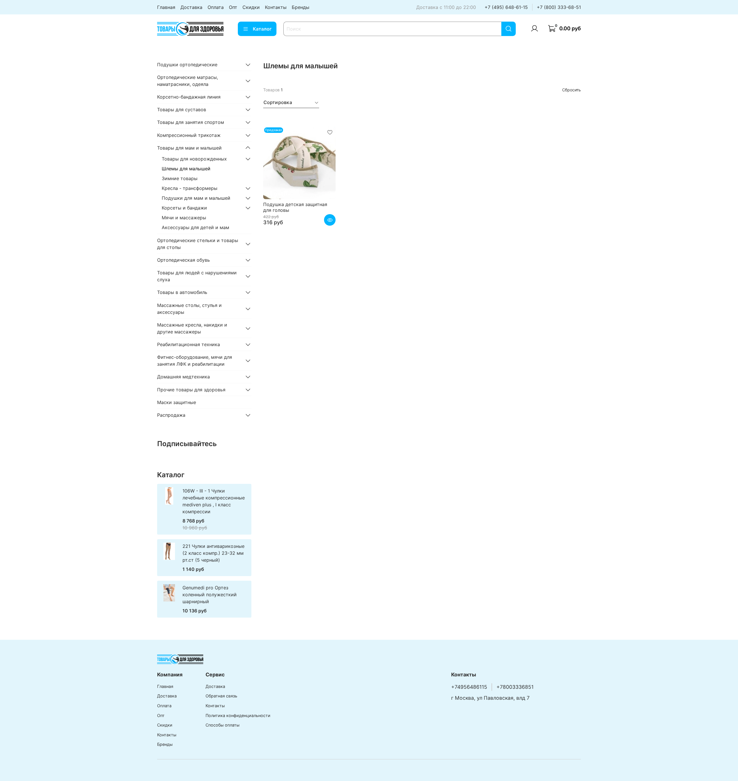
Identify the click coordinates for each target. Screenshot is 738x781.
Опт (233, 7)
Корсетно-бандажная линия (189, 97)
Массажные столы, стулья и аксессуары (189, 308)
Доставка (191, 7)
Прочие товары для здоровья (191, 390)
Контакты (276, 7)
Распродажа (171, 415)
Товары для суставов (181, 109)
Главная (166, 7)
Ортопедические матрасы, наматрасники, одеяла (187, 80)
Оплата (216, 7)
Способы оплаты (223, 724)
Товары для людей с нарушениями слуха (197, 276)
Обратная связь (221, 695)
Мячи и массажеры (184, 217)
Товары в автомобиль (182, 292)
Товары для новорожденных (194, 159)
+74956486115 (469, 687)
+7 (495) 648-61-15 (506, 7)
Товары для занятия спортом (190, 122)
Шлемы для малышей (186, 168)
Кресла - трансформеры (189, 188)
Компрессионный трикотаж (189, 135)
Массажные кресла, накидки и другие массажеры (192, 328)
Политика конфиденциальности (238, 715)
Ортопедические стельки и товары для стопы (197, 243)
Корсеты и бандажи (184, 208)
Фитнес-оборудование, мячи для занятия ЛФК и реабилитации (194, 360)
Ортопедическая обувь (183, 260)
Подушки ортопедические (187, 64)
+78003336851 (515, 687)
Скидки (251, 7)
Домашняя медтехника (183, 377)
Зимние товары (179, 178)
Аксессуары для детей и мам (195, 227)
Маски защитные (176, 402)
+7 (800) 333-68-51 (559, 7)
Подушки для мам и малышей (196, 198)
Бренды (300, 7)
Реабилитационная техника (188, 344)
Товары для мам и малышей (189, 148)
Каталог (262, 29)
